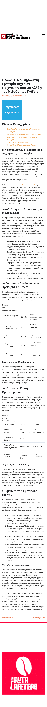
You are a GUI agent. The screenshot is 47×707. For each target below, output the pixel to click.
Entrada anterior (7, 618)
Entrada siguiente (39, 618)
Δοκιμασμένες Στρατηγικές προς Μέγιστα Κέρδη (24, 134)
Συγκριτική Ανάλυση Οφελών (17, 142)
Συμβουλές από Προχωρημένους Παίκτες (21, 145)
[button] (43, 36)
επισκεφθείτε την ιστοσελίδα (26, 185)
